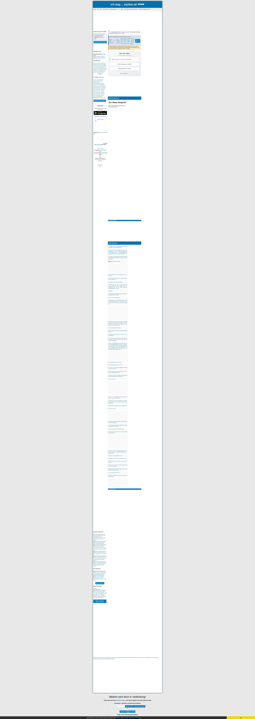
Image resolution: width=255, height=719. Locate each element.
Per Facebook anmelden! (139, 12)
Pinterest (130, 19)
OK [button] (240, 717)
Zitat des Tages (120, 6)
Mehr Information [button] (136, 717)
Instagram (118, 19)
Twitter (134, 19)
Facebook (124, 19)
